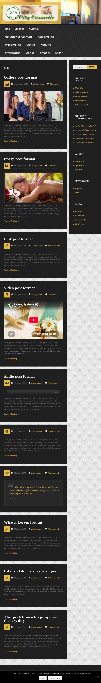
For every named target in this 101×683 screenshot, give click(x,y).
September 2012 (80, 166)
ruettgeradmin (38, 84)
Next (12, 117)
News (77, 193)
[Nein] (97, 677)
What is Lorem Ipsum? (23, 522)
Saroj (77, 139)
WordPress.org (80, 224)
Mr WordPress (80, 126)
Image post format (19, 159)
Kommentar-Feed (81, 220)
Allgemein (78, 189)
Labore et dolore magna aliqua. (30, 571)
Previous (8, 117)
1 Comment (54, 84)
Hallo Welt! (79, 88)
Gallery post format (20, 77)
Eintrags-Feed (80, 216)
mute (51, 392)
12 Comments (53, 383)
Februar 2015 (80, 161)
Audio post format (19, 376)
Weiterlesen (55, 678)
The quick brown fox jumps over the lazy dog (31, 619)
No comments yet (54, 246)
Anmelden (78, 211)
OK (42, 678)
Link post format (81, 101)
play (9, 392)
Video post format (19, 288)
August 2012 (79, 170)
